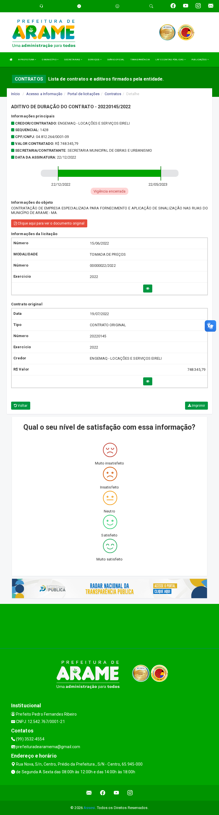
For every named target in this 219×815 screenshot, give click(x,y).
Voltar (22, 406)
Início (15, 94)
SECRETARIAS (72, 59)
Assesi (89, 808)
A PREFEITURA (26, 59)
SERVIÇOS (94, 59)
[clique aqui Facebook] (103, 793)
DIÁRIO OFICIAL (115, 59)
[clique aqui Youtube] (116, 793)
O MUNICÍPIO (49, 59)
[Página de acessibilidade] (117, 6)
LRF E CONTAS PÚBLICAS (169, 59)
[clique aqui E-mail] (89, 793)
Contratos (113, 94)
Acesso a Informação (44, 94)
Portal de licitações (84, 94)
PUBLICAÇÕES (199, 59)
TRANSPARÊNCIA (140, 59)
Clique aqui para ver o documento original (50, 223)
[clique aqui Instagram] (130, 793)
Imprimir (198, 406)
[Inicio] (11, 59)
